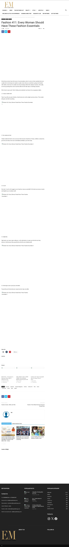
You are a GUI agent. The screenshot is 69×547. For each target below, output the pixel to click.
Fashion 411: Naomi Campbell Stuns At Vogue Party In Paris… (37, 378)
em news (7, 386)
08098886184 (6, 497)
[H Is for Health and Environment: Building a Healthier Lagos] (38, 431)
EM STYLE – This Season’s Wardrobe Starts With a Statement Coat (7, 378)
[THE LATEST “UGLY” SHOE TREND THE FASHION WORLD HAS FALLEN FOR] (23, 371)
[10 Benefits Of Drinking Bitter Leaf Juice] (27, 493)
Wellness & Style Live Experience (11, 13)
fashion (25, 386)
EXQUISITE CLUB (37, 13)
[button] (66, 10)
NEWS (11, 10)
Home (2, 17)
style (12, 388)
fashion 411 (30, 386)
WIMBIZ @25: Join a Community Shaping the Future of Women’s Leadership (22, 438)
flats (35, 386)
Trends (10, 19)
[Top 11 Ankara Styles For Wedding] (27, 500)
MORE (47, 10)
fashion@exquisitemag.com (14, 508)
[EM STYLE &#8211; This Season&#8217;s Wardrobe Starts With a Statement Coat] (8, 371)
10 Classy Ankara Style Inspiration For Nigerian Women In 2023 (38, 506)
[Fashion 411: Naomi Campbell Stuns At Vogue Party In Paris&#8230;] (37, 371)
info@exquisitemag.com (12, 500)
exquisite (12, 386)
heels (38, 386)
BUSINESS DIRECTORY (26, 13)
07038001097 (14, 497)
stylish (15, 388)
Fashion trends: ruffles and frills (8, 404)
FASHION (4, 10)
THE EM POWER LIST (19, 10)
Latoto (9, 506)
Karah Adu (4, 388)
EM (3, 28)
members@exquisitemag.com (14, 503)
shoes (8, 388)
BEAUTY (27, 10)
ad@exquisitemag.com (17, 511)
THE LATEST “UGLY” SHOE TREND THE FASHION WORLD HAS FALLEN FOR (22, 378)
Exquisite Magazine (19, 386)
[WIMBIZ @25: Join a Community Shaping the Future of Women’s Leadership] (23, 431)
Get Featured (54, 13)
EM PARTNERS (46, 13)
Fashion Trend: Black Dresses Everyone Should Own (36, 405)
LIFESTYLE (40, 10)
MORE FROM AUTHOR (17, 423)
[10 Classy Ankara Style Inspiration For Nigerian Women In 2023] (27, 506)
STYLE (33, 10)
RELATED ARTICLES (6, 423)
